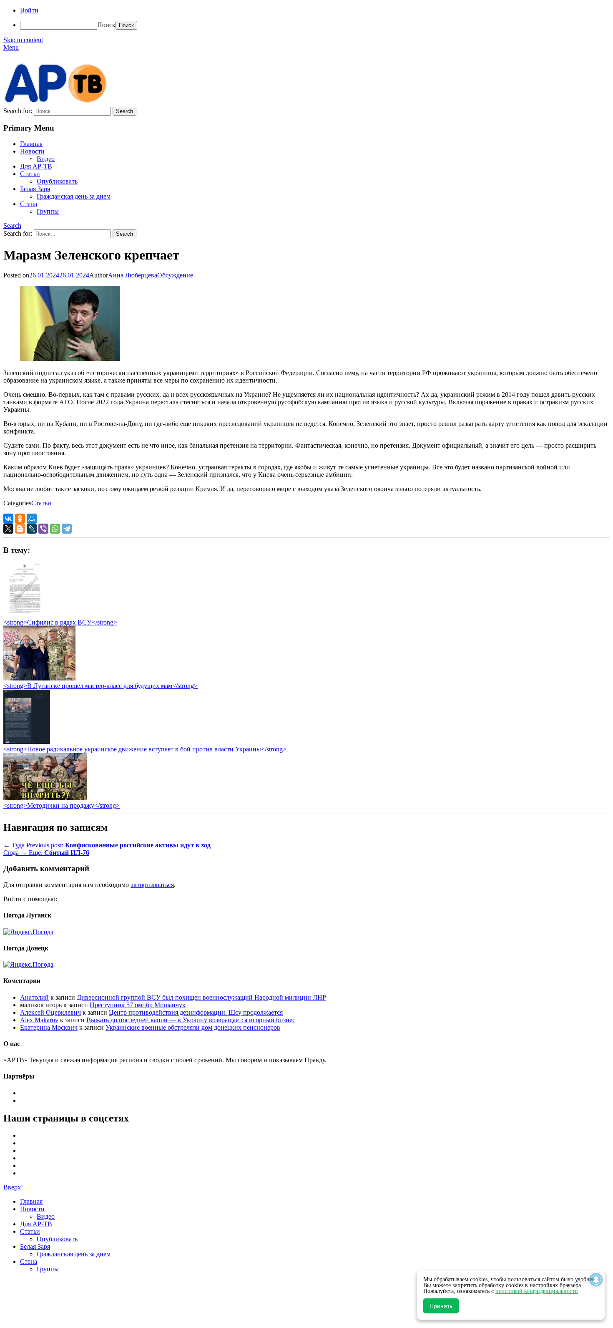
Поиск (106, 24)
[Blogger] (20, 529)
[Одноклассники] (20, 519)
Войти (29, 10)
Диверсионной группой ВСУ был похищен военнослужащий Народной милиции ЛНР (201, 997)
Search (12, 225)
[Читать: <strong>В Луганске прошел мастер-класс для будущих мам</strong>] (39, 678)
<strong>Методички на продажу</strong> (61, 805)
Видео (46, 158)
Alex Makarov (39, 1019)
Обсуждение (175, 275)
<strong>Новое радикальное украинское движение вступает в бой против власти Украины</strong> (144, 749)
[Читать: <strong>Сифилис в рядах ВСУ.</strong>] (22, 614)
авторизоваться (152, 884)
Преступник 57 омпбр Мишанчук (138, 1004)
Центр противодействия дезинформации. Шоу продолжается (196, 1012)
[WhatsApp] (55, 529)
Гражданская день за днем (74, 196)
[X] (8, 529)
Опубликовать (57, 181)
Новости (32, 151)
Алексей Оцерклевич (50, 1012)
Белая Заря (35, 188)
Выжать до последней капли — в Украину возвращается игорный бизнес (190, 1019)
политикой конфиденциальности (536, 1291)
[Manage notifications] (596, 1279)
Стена (28, 203)
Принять (441, 1306)
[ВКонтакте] (8, 519)
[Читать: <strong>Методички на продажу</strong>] (45, 797)
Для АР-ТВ (36, 166)
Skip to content (23, 39)
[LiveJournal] (32, 529)
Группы (48, 211)
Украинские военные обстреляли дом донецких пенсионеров (193, 1027)
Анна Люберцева (132, 275)
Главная (31, 143)
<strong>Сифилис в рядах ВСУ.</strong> (60, 622)
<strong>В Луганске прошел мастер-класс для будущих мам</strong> (100, 685)
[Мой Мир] (32, 519)
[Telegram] (67, 529)
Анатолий (34, 997)
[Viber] (43, 529)
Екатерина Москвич (49, 1027)
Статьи (30, 173)
